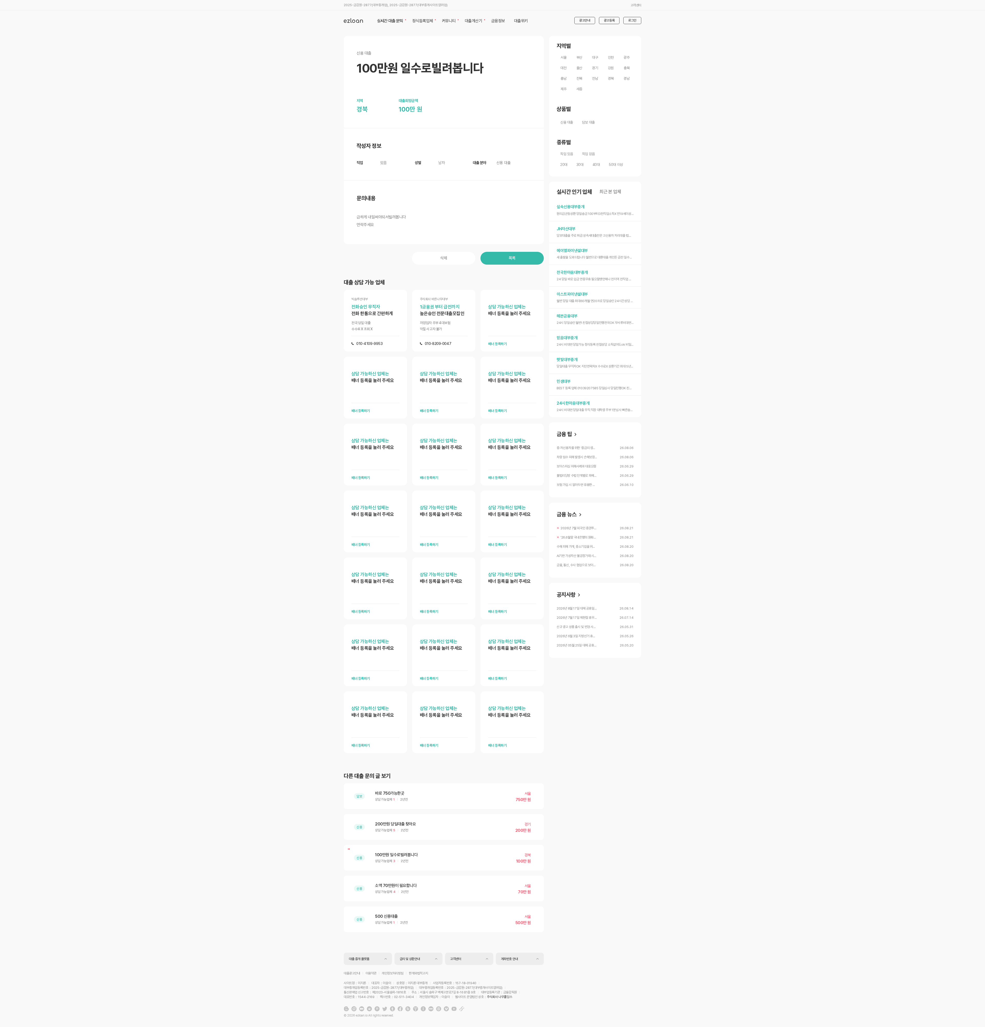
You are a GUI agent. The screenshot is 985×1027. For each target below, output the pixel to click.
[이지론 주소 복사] (461, 1008)
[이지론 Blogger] (346, 1008)
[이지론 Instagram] (354, 1008)
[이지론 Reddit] (369, 1008)
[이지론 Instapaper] (423, 1008)
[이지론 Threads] (438, 1008)
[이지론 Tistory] (415, 1008)
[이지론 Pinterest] (377, 1008)
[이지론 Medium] (361, 1008)
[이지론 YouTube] (454, 1008)
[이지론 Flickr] (431, 1008)
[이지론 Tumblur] (392, 1008)
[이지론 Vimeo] (446, 1008)
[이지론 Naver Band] (407, 1008)
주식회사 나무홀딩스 (499, 997)
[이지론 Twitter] (384, 1008)
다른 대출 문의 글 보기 (367, 776)
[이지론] (353, 20)
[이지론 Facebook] (400, 1008)
